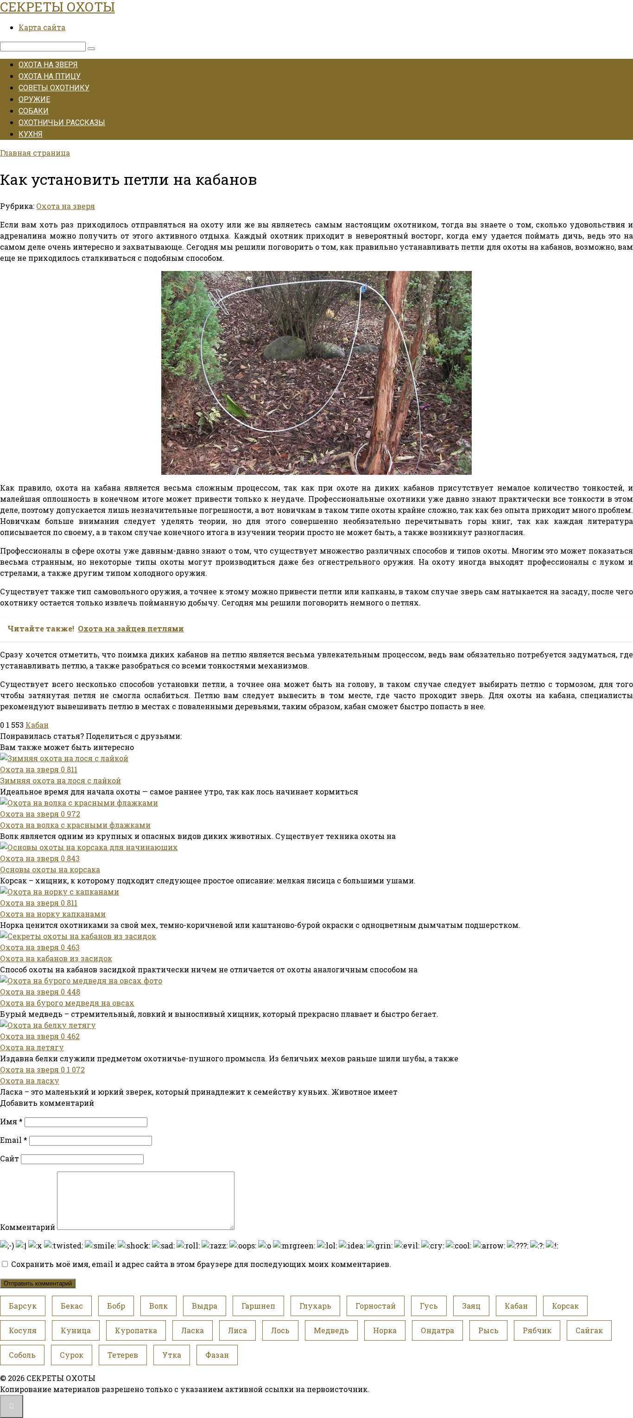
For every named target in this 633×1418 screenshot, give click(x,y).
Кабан (37, 725)
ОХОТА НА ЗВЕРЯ (48, 64)
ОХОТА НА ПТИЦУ (50, 76)
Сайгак (589, 1330)
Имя (11, 1121)
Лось (280, 1330)
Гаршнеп (258, 1306)
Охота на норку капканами (53, 914)
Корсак (565, 1306)
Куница (76, 1330)
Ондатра (437, 1330)
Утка (171, 1355)
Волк (158, 1306)
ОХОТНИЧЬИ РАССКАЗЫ (62, 122)
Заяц (471, 1306)
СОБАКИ (34, 111)
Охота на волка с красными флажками (75, 825)
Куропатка (136, 1330)
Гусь (429, 1306)
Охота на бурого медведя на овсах (67, 1003)
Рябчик (537, 1330)
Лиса (237, 1330)
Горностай (375, 1306)
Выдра (204, 1306)
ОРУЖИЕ (34, 99)
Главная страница (35, 153)
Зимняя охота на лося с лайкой (60, 780)
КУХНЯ (31, 134)
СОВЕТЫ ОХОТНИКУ (54, 87)
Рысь (488, 1330)
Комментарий (27, 1227)
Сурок (71, 1355)
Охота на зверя (65, 206)
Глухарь (315, 1306)
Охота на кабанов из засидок (56, 958)
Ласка (192, 1330)
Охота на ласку (29, 1080)
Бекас (72, 1306)
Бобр (116, 1306)
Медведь (331, 1330)
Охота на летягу (32, 1047)
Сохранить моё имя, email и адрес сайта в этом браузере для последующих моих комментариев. (201, 1264)
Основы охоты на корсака (50, 869)
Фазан (217, 1355)
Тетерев (123, 1355)
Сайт (9, 1158)
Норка (385, 1330)
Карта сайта (42, 27)
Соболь (22, 1355)
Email (13, 1140)
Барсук (23, 1306)
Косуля (23, 1330)
